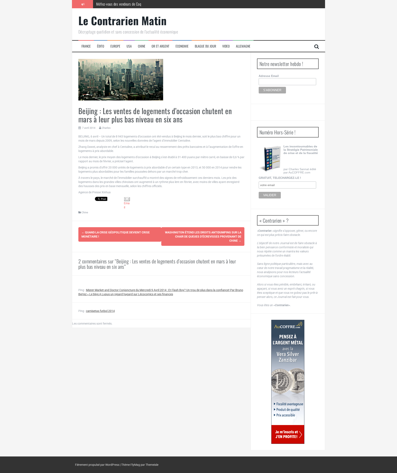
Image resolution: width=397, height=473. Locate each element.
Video (226, 46)
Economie (182, 46)
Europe (115, 46)
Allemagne (243, 46)
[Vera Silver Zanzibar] (288, 382)
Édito (100, 46)
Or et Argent (160, 46)
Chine (141, 46)
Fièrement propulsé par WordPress (97, 464)
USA (129, 46)
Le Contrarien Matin (122, 20)
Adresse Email (269, 76)
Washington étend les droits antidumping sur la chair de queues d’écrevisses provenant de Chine (203, 236)
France (86, 46)
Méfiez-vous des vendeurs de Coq (118, 4)
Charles (106, 127)
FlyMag (135, 464)
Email (127, 205)
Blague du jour (205, 46)
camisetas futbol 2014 (100, 311)
